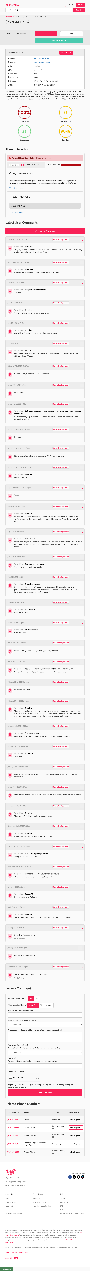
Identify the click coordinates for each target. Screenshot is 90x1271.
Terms (54, 1084)
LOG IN (80, 5)
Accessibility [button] (9, 1258)
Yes (45, 34)
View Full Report (66, 53)
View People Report (16, 212)
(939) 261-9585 (13, 1127)
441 (31, 17)
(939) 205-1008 (13, 1144)
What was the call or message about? (22, 1020)
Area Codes (36, 1198)
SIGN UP (70, 5)
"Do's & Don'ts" (71, 1240)
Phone (20, 17)
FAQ (61, 1206)
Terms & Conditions (11, 1252)
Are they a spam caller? (16, 998)
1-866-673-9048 (14, 1178)
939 (26, 17)
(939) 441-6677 (13, 1120)
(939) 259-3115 (12, 1136)
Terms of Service (10, 1202)
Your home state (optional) (18, 1045)
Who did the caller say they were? (20, 1011)
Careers (7, 1210)
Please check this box (16, 1071)
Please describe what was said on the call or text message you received (35, 1030)
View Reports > (75, 1120)
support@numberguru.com (17, 1182)
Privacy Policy (9, 1206)
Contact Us (64, 1202)
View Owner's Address (42, 62)
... (82, 240)
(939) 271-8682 (13, 1152)
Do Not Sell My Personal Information (72, 1213)
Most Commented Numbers (42, 1206)
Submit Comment (45, 1092)
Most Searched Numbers (41, 1202)
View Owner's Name (41, 59)
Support (63, 1198)
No (71, 34)
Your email (12, 1058)
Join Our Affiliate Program (13, 1213)
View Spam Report (59, 40)
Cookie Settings (6, 1269)
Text (46, 1005)
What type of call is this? (17, 1005)
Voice (33, 1005)
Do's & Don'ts (64, 1210)
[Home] (12, 4)
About (7, 1198)
